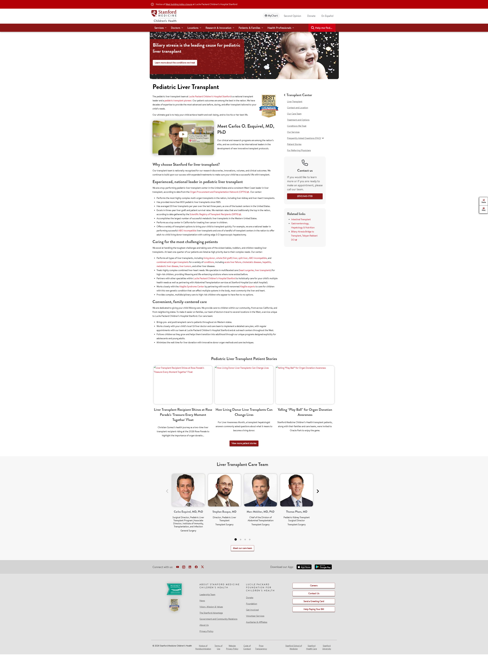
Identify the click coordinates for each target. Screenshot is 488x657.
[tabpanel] (188, 504)
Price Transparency (261, 647)
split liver (243, 258)
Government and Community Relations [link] (218, 619)
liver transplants (263, 270)
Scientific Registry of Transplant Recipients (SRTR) (214, 214)
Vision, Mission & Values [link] (211, 606)
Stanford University (326, 647)
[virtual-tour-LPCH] (177, 567)
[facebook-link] (196, 567)
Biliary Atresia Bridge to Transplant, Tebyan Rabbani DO (304, 235)
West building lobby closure (179, 4)
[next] (318, 490)
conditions (209, 262)
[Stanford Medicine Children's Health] (163, 15)
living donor (209, 258)
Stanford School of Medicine (293, 647)
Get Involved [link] (252, 609)
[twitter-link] (202, 567)
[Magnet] (174, 589)
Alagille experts (247, 286)
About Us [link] (204, 625)
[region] (244, 53)
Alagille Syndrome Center (191, 286)
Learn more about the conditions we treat (175, 62)
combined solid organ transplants (173, 262)
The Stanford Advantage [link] (211, 612)
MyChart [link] (273, 15)
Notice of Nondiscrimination (203, 647)
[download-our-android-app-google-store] (323, 566)
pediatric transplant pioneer (178, 100)
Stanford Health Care (311, 647)
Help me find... (323, 27)
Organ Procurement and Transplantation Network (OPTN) (218, 191)
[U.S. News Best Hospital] (174, 605)
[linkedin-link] (190, 567)
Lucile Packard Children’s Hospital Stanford (210, 96)
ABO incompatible (187, 230)
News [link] (202, 600)
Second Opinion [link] (292, 16)
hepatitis (266, 262)
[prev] (167, 490)
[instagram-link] (183, 567)
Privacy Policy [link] (206, 631)
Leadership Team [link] (207, 594)
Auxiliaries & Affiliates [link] (256, 622)
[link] (329, 16)
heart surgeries (246, 270)
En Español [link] (327, 16)
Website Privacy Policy (232, 647)
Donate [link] (311, 16)
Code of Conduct (247, 647)
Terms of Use (218, 647)
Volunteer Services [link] (255, 615)
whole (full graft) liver (226, 258)
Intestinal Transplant (301, 219)
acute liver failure (232, 262)
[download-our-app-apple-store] (304, 566)
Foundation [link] (251, 603)
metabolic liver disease (167, 266)
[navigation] (244, 28)
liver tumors (185, 266)
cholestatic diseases (251, 262)
